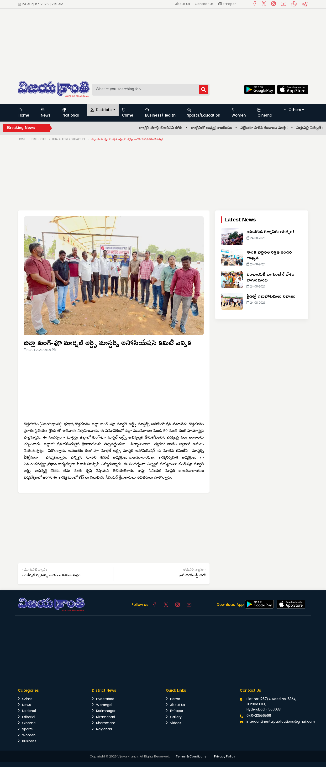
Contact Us (204, 3)
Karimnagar (106, 710)
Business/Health (160, 115)
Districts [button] (104, 109)
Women (238, 115)
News (46, 115)
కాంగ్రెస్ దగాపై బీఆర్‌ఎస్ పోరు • (152, 128)
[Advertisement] (143, 42)
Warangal (104, 704)
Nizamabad (105, 717)
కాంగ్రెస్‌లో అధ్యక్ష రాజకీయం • (202, 128)
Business (29, 741)
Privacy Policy (224, 756)
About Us (182, 3)
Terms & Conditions (191, 756)
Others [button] (295, 109)
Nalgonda (104, 729)
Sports (27, 729)
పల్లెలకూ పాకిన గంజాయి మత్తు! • (255, 128)
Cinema (265, 115)
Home (23, 115)
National (71, 115)
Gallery (176, 717)
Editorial (28, 717)
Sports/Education (203, 115)
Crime (127, 115)
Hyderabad (105, 698)
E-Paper (229, 3)
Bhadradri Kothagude (69, 139)
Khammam (105, 723)
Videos (175, 723)
